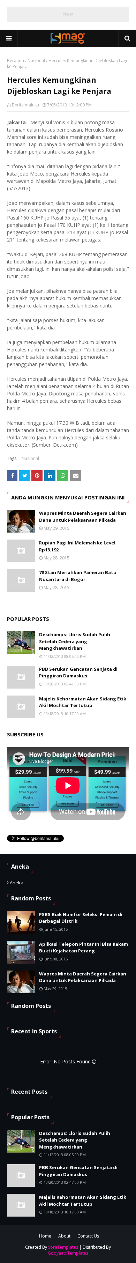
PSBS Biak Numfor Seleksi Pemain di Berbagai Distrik (80, 917)
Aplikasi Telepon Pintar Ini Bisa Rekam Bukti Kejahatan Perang (83, 947)
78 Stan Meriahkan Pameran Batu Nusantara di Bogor (77, 575)
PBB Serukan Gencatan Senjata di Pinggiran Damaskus (78, 672)
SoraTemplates (63, 1247)
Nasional (36, 61)
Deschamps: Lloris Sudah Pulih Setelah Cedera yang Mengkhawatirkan (74, 641)
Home (45, 1236)
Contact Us (88, 1236)
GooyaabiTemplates (68, 1253)
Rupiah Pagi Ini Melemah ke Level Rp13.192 (77, 546)
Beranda (15, 61)
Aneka (16, 882)
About (64, 1236)
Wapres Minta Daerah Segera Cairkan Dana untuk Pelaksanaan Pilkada (82, 516)
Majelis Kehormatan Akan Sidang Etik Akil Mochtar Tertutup (82, 702)
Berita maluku (25, 105)
